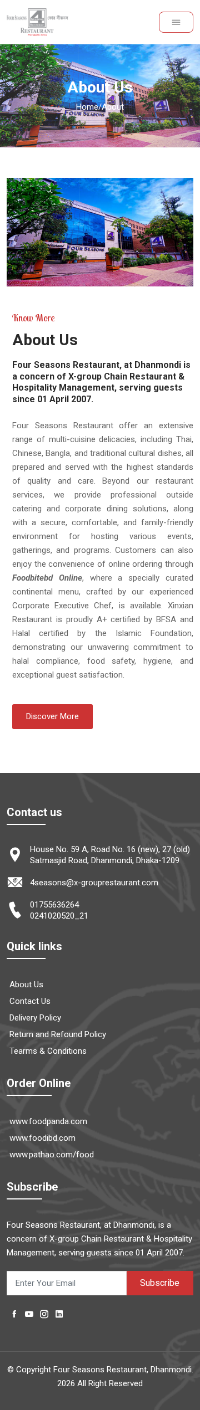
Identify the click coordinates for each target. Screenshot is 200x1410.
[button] (176, 22)
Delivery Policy (35, 1018)
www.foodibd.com (42, 1138)
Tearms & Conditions (48, 1051)
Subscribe (159, 1283)
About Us (26, 984)
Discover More (52, 716)
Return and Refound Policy (57, 1034)
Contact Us (30, 1001)
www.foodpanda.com (48, 1121)
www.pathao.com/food (51, 1155)
